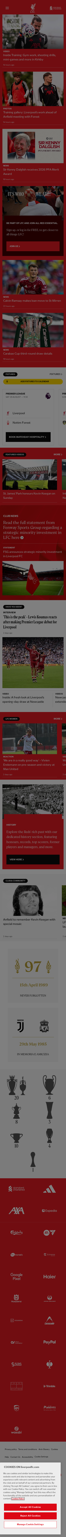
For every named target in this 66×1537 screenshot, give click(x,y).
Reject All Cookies (30, 1516)
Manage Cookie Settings (30, 1524)
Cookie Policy (18, 1499)
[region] (30, 1498)
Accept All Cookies (30, 1507)
